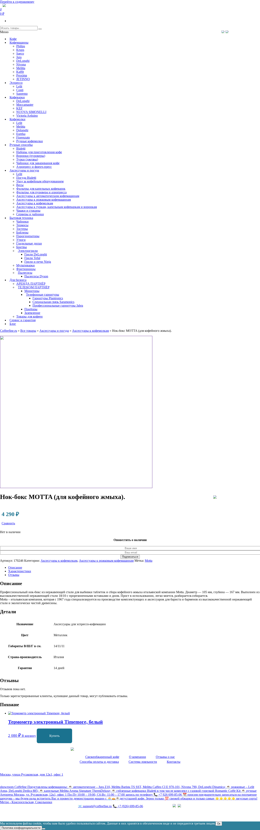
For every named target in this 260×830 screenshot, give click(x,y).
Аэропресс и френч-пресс (34, 166)
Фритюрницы (26, 269)
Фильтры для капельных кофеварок (40, 188)
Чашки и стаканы (28, 210)
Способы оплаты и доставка (99, 761)
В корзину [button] (29, 735)
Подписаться (130, 556)
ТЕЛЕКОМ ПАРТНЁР (34, 287)
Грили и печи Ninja (37, 261)
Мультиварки (25, 265)
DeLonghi (22, 61)
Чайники (22, 221)
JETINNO (23, 79)
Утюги (21, 239)
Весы (20, 185)
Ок (218, 823)
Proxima (21, 75)
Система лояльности (143, 761)
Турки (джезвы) (27, 159)
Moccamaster (24, 104)
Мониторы (31, 291)
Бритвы (21, 247)
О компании (137, 757)
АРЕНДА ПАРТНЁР (31, 283)
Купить (54, 735)
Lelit (19, 86)
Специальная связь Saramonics (53, 302)
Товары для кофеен (29, 316)
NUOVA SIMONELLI (31, 112)
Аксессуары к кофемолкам (34, 203)
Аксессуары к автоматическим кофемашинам (47, 196)
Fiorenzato (23, 137)
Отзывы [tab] (13, 575)
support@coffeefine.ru (95, 806)
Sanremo (22, 93)
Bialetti (20, 148)
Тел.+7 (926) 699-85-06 (243, 31)
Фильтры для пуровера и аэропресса (41, 192)
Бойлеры (22, 232)
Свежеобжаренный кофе (102, 757)
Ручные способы (21, 145)
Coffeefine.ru (8, 330)
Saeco (20, 53)
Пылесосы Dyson (36, 276)
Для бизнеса (18, 280)
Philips (20, 46)
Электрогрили (28, 250)
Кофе (13, 39)
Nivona (21, 64)
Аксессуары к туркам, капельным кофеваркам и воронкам (56, 207)
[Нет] (43, 828)
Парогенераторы (27, 236)
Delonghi (22, 130)
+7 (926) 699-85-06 (128, 806)
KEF (19, 108)
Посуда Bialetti (26, 177)
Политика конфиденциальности (22, 814)
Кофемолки (17, 119)
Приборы (30, 309)
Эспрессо (16, 82)
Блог (13, 324)
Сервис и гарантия (23, 320)
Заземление (32, 313)
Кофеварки (17, 97)
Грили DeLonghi (35, 254)
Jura (19, 57)
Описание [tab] (15, 567)
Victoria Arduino (27, 115)
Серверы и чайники (30, 214)
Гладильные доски (29, 243)
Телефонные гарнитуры (42, 294)
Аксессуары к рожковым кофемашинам (43, 199)
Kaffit (20, 71)
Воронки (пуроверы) (30, 155)
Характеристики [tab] (19, 571)
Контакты (173, 761)
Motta (148, 560)
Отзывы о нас (165, 757)
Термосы (22, 225)
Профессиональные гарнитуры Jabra (57, 305)
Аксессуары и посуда (24, 170)
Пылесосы (25, 272)
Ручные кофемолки (29, 141)
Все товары (28, 330)
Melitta (20, 68)
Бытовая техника (21, 218)
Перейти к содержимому (17, 1)
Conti (19, 90)
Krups (20, 50)
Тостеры (22, 229)
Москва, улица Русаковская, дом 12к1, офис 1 (31, 774)
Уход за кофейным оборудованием (40, 181)
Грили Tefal (32, 258)
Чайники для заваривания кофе (38, 163)
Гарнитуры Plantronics (47, 298)
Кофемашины (19, 42)
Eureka (20, 134)
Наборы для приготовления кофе (39, 152)
